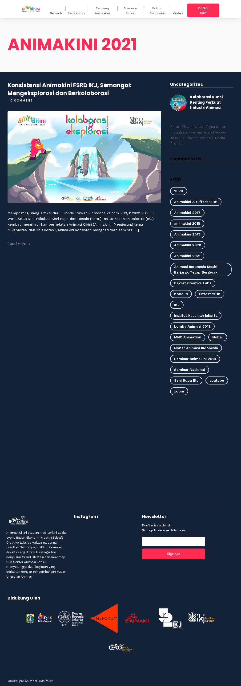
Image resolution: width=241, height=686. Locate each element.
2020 (178, 191)
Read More (17, 243)
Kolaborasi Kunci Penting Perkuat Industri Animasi (206, 102)
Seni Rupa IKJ (186, 380)
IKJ (177, 305)
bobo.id (181, 294)
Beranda (56, 13)
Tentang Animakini (102, 11)
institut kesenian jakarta (195, 316)
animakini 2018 (187, 223)
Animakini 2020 (187, 245)
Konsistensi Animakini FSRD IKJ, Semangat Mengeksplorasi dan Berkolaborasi (69, 89)
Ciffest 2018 (209, 294)
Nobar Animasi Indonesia (196, 348)
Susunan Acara (130, 11)
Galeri (178, 13)
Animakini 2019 (187, 234)
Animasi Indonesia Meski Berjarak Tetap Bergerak (195, 269)
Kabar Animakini (157, 11)
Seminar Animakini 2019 (195, 359)
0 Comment (21, 100)
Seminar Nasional (189, 370)
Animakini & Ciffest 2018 (195, 202)
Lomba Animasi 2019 (192, 326)
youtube (216, 380)
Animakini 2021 (187, 256)
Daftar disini (203, 10)
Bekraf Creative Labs (192, 283)
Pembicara (76, 13)
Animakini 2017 (187, 213)
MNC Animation (187, 337)
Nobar (217, 337)
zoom (179, 391)
